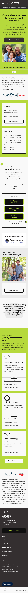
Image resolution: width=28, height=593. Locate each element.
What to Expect (14, 187)
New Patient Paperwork (13, 202)
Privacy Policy (5, 569)
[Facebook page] (3, 560)
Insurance (5, 555)
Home (3, 536)
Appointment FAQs (14, 209)
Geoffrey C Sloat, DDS (13, 254)
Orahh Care (15, 571)
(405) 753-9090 (13, 116)
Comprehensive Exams (10, 384)
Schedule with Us (14, 40)
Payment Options (14, 216)
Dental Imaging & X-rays (11, 387)
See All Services (14, 461)
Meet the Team (14, 290)
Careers (9, 571)
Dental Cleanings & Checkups (12, 381)
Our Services (5, 540)
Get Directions (14, 121)
